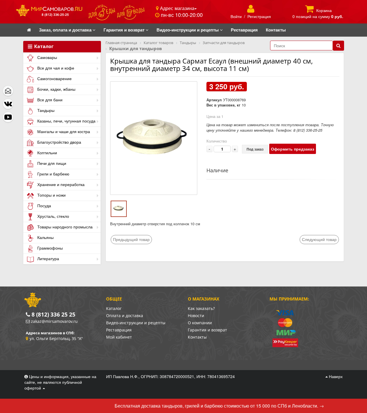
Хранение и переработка (60, 184)
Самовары (46, 57)
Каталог (43, 46)
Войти (236, 16)
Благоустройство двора (58, 142)
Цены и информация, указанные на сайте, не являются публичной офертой (60, 382)
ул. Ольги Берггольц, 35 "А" (56, 338)
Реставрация (119, 330)
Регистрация (259, 16)
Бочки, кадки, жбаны (55, 89)
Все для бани (49, 99)
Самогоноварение (54, 78)
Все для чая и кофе (55, 68)
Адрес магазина (176, 8)
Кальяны (45, 237)
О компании (200, 322)
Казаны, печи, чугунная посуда (65, 121)
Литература (47, 258)
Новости (196, 315)
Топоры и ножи (51, 195)
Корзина (324, 10)
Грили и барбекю (52, 174)
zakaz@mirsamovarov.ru (54, 321)
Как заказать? (201, 308)
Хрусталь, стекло (52, 216)
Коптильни (46, 152)
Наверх (335, 376)
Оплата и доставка (124, 315)
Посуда (43, 205)
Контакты (197, 337)
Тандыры (45, 110)
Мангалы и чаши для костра (63, 131)
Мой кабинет (119, 337)
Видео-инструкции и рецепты (135, 322)
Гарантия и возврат (207, 330)
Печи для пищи (51, 163)
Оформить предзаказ (292, 149)
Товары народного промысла (64, 227)
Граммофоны (49, 248)
